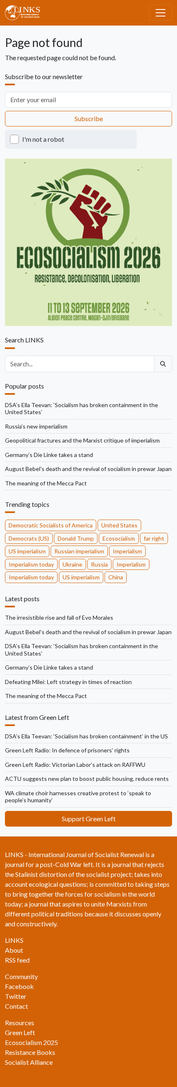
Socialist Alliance (29, 1062)
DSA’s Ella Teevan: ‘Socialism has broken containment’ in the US (86, 736)
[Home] (26, 12)
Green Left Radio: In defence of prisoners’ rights (67, 750)
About (14, 950)
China (115, 577)
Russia (99, 564)
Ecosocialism (118, 538)
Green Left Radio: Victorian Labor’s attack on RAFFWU (75, 764)
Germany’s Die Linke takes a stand (49, 454)
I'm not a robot (43, 139)
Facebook (19, 986)
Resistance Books (30, 1052)
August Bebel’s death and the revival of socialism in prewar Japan (88, 468)
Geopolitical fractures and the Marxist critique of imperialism (82, 440)
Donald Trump (76, 538)
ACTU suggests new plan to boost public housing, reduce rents (87, 778)
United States (119, 525)
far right (154, 538)
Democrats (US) (29, 538)
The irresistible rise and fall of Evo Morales (59, 617)
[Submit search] (163, 364)
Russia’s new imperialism (36, 426)
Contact (16, 1006)
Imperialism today (31, 564)
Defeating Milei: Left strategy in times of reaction (68, 681)
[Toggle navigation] (160, 13)
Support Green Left (89, 818)
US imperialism (27, 551)
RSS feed (17, 960)
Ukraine (72, 564)
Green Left (20, 1032)
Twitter (15, 996)
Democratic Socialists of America (51, 525)
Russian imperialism (79, 551)
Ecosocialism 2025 (31, 1042)
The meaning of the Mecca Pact (46, 483)
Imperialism (127, 551)
